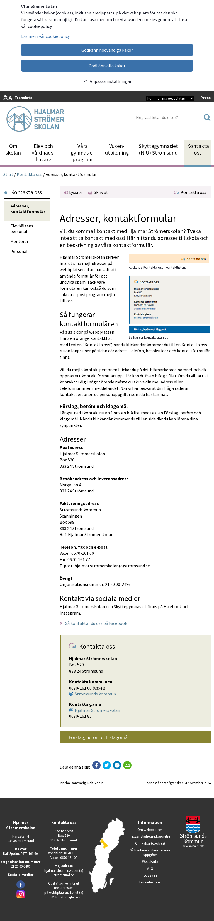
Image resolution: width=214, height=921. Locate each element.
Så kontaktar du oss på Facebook (96, 623)
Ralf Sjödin (95, 783)
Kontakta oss (198, 149)
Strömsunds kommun (95, 694)
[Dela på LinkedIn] (117, 765)
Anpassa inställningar (111, 81)
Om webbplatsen (150, 829)
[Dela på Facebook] (96, 765)
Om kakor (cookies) (150, 843)
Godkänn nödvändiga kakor (107, 50)
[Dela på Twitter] (107, 765)
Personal (19, 251)
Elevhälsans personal (21, 228)
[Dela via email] (127, 765)
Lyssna (75, 192)
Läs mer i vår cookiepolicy (45, 36)
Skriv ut (100, 192)
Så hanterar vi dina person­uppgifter (150, 852)
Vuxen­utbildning (117, 149)
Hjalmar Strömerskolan (97, 710)
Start (8, 174)
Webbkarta (150, 861)
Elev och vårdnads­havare (43, 153)
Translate (23, 97)
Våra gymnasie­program (82, 153)
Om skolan (13, 149)
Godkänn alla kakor (107, 65)
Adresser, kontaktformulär (27, 208)
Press (205, 97)
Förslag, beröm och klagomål (98, 737)
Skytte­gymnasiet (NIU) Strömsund (158, 149)
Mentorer (19, 241)
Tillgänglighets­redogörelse (150, 836)
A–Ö (150, 868)
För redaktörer (155, 882)
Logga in (150, 875)
